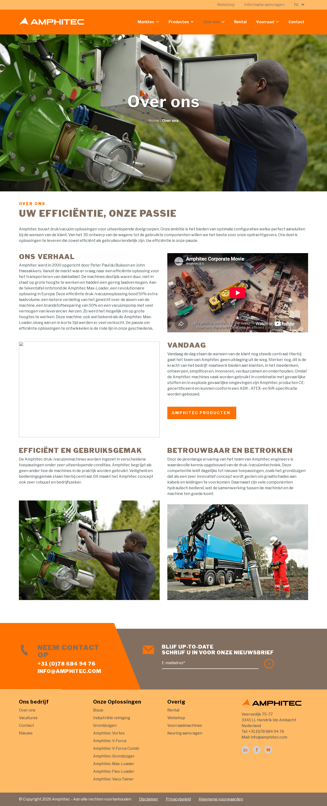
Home (153, 120)
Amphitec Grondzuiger (114, 756)
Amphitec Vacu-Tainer (113, 779)
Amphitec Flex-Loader (113, 771)
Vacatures (28, 718)
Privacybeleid (178, 799)
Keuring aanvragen (184, 733)
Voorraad (265, 22)
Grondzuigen (105, 725)
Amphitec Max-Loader (113, 764)
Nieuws (26, 733)
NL (296, 4)
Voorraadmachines (184, 725)
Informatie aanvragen (264, 4)
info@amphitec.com (69, 671)
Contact (296, 22)
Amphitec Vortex (109, 733)
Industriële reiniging (111, 718)
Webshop (226, 4)
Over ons (211, 22)
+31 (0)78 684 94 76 (67, 664)
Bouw (98, 710)
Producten (179, 22)
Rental (240, 22)
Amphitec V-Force (110, 741)
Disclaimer (148, 799)
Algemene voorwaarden (220, 799)
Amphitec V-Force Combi (116, 748)
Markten (146, 22)
